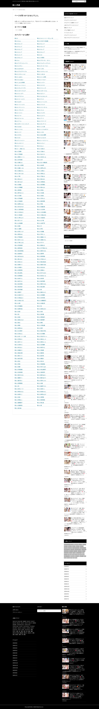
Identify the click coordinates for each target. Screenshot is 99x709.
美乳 (85, 556)
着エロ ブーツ (40, 118)
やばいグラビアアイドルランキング (71, 37)
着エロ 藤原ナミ (18, 377)
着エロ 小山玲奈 (41, 209)
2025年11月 (66, 589)
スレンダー (66, 551)
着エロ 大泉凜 (40, 192)
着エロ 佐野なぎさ (41, 168)
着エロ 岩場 (17, 226)
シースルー (84, 549)
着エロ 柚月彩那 (41, 281)
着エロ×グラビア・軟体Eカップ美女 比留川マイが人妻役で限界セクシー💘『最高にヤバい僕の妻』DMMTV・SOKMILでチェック (74, 399)
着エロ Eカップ (40, 43)
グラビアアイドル (76, 547)
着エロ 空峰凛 (40, 350)
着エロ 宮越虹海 (41, 206)
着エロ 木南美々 (18, 267)
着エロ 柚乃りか (18, 281)
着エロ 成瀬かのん (41, 239)
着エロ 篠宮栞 (40, 353)
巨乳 (83, 552)
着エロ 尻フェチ (18, 220)
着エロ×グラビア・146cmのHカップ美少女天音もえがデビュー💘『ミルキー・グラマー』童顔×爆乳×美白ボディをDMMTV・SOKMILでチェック (74, 482)
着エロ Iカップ (40, 49)
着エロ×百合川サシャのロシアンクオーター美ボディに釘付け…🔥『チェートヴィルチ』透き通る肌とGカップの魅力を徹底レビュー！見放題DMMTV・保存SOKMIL (75, 196)
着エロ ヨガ (17, 137)
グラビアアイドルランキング (70, 20)
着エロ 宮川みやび (19, 206)
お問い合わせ (15, 609)
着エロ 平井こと (41, 234)
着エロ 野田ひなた (19, 391)
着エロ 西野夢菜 (18, 383)
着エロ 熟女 (17, 322)
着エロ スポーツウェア (20, 90)
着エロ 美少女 (40, 361)
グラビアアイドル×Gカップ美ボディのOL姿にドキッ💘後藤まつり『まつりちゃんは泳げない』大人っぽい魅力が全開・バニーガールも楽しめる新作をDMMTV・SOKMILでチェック (74, 312)
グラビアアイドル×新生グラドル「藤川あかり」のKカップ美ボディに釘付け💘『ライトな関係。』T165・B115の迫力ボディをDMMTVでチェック (74, 340)
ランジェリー (79, 552)
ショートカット (78, 549)
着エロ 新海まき (41, 245)
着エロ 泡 (39, 306)
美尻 (71, 557)
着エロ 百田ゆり (18, 339)
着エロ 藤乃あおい (41, 375)
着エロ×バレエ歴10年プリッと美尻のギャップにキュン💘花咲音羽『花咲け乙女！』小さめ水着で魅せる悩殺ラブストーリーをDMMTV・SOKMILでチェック (74, 274)
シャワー (72, 549)
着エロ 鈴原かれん (41, 391)
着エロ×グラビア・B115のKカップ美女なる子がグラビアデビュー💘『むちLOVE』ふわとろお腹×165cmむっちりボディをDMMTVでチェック (74, 379)
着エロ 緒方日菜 (18, 358)
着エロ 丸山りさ (41, 154)
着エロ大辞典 (67, 55)
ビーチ (83, 551)
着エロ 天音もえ (41, 198)
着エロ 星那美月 (18, 253)
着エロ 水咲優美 (41, 295)
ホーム (15, 9)
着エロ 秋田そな (41, 347)
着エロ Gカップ (41, 46)
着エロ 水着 (17, 303)
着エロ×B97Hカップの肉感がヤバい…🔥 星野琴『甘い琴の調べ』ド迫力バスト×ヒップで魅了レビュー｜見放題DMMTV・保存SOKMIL (79, 219)
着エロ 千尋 (17, 176)
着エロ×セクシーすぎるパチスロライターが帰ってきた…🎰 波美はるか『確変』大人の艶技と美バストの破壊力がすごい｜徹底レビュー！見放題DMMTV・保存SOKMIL (75, 151)
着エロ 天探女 (40, 195)
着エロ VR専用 (40, 57)
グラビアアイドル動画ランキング (71, 22)
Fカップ (84, 544)
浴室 (73, 554)
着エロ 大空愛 (18, 195)
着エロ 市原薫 (40, 231)
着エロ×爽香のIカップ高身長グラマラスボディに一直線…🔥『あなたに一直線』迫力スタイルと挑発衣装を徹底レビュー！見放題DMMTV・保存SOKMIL (75, 67)
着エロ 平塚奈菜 (18, 237)
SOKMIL (65, 547)
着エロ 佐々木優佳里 (42, 162)
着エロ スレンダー (19, 93)
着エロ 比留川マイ (19, 295)
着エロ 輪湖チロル (41, 386)
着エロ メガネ (40, 132)
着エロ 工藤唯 (18, 228)
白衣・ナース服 (67, 556)
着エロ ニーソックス (42, 101)
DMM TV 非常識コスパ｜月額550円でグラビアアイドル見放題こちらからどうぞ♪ (74, 52)
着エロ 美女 (17, 361)
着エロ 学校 (40, 204)
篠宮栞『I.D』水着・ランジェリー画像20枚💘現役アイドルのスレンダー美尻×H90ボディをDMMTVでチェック (74, 447)
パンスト (75, 551)
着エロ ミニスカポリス (42, 129)
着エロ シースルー (41, 79)
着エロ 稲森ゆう (18, 350)
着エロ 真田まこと (41, 342)
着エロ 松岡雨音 (18, 275)
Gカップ (65, 546)
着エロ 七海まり (41, 148)
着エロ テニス (40, 99)
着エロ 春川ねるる (19, 256)
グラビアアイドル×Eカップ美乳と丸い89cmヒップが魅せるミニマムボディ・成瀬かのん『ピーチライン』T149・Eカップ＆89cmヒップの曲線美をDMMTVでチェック (74, 438)
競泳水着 (72, 556)
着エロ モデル (18, 135)
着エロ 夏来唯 (18, 190)
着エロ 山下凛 (40, 220)
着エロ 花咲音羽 (41, 372)
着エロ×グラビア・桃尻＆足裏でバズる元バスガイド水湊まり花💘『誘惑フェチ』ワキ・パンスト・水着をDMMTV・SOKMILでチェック (74, 389)
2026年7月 (66, 569)
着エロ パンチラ (41, 112)
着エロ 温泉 (17, 317)
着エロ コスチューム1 (42, 71)
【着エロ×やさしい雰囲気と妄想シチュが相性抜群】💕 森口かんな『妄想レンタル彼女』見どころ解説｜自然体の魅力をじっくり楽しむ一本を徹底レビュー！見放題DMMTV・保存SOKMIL (75, 178)
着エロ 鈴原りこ (18, 394)
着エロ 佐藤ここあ (19, 168)
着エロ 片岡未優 (41, 325)
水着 (68, 554)
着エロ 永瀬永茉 (41, 303)
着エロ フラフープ (41, 121)
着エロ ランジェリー (20, 140)
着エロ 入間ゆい (41, 170)
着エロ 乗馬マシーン (20, 157)
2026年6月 (66, 571)
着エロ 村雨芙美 (18, 270)
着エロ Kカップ (41, 52)
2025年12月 (66, 586)
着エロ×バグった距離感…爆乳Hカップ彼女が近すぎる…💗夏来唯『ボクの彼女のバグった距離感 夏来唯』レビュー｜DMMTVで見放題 (75, 92)
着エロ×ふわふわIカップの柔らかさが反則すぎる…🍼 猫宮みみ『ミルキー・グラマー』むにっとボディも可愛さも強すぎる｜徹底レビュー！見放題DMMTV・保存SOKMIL (75, 118)
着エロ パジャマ (41, 104)
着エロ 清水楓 (40, 314)
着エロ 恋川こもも (19, 239)
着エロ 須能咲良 (18, 405)
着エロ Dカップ (18, 43)
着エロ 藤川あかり (41, 377)
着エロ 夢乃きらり (19, 192)
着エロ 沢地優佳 (18, 306)
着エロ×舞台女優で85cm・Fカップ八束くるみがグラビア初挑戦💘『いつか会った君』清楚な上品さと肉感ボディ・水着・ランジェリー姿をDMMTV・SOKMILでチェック (74, 521)
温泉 (80, 554)
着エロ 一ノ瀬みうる (20, 148)
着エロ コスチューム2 (20, 74)
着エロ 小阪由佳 (41, 217)
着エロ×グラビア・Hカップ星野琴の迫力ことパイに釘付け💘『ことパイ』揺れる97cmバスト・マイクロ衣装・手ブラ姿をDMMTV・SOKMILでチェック (74, 502)
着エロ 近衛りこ (41, 388)
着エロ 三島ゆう (41, 151)
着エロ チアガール (19, 96)
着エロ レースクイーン (42, 140)
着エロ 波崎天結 (18, 308)
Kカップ (81, 546)
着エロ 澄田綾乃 (41, 317)
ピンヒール (66, 552)
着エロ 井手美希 (18, 159)
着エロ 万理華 (18, 151)
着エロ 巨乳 (40, 228)
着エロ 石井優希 (41, 344)
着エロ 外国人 (40, 190)
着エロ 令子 (40, 159)
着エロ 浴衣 (40, 311)
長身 (76, 557)
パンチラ (79, 551)
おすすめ (70, 547)
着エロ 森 (39, 289)
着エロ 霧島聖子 (18, 402)
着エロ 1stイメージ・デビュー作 (45, 38)
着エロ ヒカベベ (41, 115)
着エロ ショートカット (20, 85)
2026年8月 (66, 566)
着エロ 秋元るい (18, 347)
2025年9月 (66, 593)
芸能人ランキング (68, 27)
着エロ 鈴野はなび (41, 394)
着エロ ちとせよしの (42, 96)
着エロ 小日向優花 (41, 212)
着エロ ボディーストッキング (22, 123)
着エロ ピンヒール (19, 118)
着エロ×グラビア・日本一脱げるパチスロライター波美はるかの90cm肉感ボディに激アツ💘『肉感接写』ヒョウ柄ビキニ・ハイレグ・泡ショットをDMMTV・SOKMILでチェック (74, 492)
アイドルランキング (68, 32)
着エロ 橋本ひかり (41, 292)
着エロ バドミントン (20, 107)
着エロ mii (39, 54)
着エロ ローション (19, 146)
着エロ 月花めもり (41, 259)
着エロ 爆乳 (40, 322)
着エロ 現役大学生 (41, 330)
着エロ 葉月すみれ (19, 375)
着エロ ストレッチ (41, 88)
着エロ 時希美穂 (41, 256)
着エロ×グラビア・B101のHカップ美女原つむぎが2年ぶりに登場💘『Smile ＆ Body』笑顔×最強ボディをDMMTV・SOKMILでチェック (74, 408)
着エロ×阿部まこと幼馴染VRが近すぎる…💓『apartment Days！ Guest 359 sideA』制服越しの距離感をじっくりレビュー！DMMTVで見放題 (75, 187)
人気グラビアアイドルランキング (71, 25)
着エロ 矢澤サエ (18, 344)
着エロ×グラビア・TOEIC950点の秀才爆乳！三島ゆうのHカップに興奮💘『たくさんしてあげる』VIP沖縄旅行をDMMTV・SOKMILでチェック (74, 464)
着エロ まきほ (18, 126)
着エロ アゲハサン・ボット (43, 60)
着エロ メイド (18, 132)
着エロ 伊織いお (18, 162)
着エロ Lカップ (18, 54)
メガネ (74, 552)
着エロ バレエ (40, 110)
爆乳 (83, 554)
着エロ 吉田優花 (41, 184)
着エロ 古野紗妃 (41, 181)
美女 (65, 557)
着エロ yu (17, 60)
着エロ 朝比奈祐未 (41, 261)
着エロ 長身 (17, 397)
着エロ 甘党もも (18, 333)
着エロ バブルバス (19, 110)
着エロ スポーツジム (42, 90)
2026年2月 (66, 581)
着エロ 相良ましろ (41, 339)
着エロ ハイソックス (20, 104)
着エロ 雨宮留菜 (41, 399)
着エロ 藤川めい (18, 380)
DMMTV (76, 544)
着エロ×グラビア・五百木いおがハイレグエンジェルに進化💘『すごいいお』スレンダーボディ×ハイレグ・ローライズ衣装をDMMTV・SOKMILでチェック (74, 369)
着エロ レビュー (41, 143)
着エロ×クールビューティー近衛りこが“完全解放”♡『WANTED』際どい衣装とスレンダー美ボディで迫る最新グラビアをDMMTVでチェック (74, 253)
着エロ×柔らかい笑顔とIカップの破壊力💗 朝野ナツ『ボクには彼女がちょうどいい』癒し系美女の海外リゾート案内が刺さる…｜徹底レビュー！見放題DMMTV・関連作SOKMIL (75, 110)
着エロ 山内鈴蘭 (18, 223)
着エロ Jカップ (18, 52)
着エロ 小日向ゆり (19, 212)
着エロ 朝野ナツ (18, 264)
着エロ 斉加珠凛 (18, 245)
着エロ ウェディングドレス (43, 63)
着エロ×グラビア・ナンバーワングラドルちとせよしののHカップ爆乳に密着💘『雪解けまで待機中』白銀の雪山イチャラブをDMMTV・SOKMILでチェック (74, 350)
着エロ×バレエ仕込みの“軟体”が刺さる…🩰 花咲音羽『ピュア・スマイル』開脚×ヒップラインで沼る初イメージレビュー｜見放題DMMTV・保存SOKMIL (75, 168)
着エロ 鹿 (39, 405)
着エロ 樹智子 (18, 292)
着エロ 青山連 (40, 402)
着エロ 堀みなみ (41, 187)
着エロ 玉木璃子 (18, 330)
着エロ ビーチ (18, 115)
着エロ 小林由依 (18, 215)
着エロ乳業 (16, 5)
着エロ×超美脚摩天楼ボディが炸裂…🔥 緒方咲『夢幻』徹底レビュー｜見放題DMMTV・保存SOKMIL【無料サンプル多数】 (79, 212)
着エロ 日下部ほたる (42, 248)
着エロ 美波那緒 (41, 364)
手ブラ (65, 554)
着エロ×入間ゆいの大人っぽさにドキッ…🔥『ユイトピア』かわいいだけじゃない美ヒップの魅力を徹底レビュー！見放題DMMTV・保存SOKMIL (75, 76)
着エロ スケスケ (41, 85)
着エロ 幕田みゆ (18, 234)
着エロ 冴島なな (41, 173)
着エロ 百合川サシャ (42, 336)
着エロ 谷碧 (40, 383)
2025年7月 (66, 598)
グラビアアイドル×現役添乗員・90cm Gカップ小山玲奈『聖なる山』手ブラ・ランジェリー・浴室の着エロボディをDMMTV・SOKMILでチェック (74, 531)
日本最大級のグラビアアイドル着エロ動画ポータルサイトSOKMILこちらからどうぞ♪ (74, 48)
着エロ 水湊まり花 (19, 300)
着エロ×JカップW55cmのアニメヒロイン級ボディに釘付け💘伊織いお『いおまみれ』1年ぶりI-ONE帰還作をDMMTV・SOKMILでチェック (74, 284)
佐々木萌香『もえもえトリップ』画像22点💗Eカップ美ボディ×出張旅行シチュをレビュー (78, 302)
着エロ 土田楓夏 (18, 187)
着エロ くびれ (40, 68)
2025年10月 (66, 591)
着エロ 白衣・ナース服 (20, 336)
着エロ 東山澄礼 (18, 273)
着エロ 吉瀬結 (18, 184)
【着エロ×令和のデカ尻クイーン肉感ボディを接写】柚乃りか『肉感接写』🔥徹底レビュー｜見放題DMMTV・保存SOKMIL (79, 204)
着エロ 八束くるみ (19, 173)
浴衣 (76, 554)
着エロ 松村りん (18, 278)
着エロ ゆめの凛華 (41, 135)
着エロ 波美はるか (41, 308)
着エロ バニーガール (42, 107)
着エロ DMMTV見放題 (42, 41)
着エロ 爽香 (17, 325)
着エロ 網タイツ (18, 355)
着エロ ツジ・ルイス (20, 99)
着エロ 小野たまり (19, 217)
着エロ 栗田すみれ (41, 284)
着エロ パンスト (18, 112)
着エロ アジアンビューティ (21, 63)
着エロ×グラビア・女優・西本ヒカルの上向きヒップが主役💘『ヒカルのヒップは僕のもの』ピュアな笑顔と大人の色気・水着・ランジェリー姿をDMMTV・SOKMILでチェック (74, 512)
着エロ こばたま (41, 74)
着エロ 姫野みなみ (19, 204)
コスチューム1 (83, 547)
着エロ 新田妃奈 (18, 248)
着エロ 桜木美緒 (18, 289)
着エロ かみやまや (19, 68)
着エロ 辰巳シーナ (19, 388)
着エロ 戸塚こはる (19, 242)
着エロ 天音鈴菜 (18, 201)
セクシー (71, 551)
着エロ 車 (17, 386)
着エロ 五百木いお (41, 157)
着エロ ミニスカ (18, 129)
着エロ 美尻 (17, 364)
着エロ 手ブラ (40, 242)
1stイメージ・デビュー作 (69, 544)
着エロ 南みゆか (41, 179)
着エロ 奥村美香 (41, 201)
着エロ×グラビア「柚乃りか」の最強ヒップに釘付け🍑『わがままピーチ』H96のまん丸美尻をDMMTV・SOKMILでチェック (74, 331)
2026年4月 (66, 576)
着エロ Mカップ (18, 57)
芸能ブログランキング (69, 17)
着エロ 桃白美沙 (18, 286)
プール (70, 552)
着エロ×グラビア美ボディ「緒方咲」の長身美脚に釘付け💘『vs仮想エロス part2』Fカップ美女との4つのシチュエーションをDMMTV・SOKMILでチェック (74, 322)
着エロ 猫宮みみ (18, 328)
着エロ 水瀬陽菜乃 (41, 300)
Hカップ (69, 546)
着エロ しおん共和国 (20, 82)
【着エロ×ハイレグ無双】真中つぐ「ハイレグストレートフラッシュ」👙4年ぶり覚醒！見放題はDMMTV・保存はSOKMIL (79, 127)
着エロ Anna (18, 41)
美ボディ (81, 556)
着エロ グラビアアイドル (21, 71)
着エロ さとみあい (19, 79)
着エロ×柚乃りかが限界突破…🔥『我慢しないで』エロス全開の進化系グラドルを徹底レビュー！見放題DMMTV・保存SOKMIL (79, 143)
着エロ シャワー (41, 82)
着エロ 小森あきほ (41, 215)
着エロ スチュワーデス (20, 88)
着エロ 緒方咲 (40, 355)
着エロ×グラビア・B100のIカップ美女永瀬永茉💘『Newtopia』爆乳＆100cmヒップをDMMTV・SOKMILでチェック (74, 455)
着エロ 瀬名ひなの (19, 319)
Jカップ (77, 546)
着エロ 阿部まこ (18, 399)
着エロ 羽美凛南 (18, 369)
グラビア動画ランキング (69, 30)
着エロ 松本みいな (41, 275)
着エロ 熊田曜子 (41, 319)
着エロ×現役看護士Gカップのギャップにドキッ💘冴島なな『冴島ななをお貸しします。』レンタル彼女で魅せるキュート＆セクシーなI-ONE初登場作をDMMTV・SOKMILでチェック (74, 264)
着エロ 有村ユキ (18, 261)
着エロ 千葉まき (41, 176)
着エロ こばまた (18, 77)
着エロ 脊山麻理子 (41, 369)
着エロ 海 (17, 314)
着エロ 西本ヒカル (41, 380)
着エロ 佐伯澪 (40, 165)
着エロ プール (18, 121)
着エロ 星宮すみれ (41, 250)
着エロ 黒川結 (18, 408)
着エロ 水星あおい (19, 297)
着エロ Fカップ (18, 46)
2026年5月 (66, 574)
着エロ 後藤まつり (41, 237)
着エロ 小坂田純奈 (19, 209)
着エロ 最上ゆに (18, 259)
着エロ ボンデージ (41, 123)
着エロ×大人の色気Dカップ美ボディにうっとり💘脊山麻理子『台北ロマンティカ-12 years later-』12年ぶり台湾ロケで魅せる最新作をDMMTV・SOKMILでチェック (74, 294)
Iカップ (74, 546)
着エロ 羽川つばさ (41, 366)
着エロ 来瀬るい (41, 270)
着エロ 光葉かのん (19, 170)
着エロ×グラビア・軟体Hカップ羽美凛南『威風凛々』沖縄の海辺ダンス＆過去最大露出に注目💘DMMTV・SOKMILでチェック (74, 473)
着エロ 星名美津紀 (19, 250)
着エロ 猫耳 (40, 328)
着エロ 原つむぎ (18, 181)
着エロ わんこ (40, 146)
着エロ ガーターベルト (42, 66)
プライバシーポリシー (17, 612)
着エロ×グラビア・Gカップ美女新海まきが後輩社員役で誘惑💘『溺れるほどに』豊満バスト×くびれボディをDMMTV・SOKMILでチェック (74, 418)
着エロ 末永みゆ (41, 267)
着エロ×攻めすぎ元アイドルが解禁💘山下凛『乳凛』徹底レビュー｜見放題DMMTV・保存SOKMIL (79, 84)
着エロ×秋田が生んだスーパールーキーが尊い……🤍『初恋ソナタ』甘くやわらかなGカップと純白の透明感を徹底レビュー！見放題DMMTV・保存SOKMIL (75, 227)
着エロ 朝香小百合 (41, 264)
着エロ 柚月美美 (18, 284)
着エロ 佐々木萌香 (19, 165)
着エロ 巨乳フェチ (19, 231)
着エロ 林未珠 (40, 278)
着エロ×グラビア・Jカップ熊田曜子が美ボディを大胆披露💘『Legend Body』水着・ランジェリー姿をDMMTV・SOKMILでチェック (74, 428)
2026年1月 (66, 584)
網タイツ (77, 556)
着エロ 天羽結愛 (18, 198)
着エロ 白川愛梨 (41, 333)
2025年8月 (66, 596)
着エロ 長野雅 (40, 397)
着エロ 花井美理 (18, 372)
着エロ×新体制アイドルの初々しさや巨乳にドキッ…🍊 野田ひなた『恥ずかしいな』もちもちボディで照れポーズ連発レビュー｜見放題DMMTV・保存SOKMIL (75, 101)
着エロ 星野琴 (40, 253)
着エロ (16, 38)
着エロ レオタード (19, 143)
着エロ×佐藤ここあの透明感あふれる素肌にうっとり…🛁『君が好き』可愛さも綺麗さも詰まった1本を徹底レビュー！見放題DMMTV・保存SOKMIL (75, 159)
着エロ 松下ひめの (41, 273)
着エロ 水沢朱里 (41, 297)
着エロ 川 (39, 226)
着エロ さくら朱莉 (41, 77)
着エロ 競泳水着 (18, 353)
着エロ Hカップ (18, 49)
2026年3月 (66, 579)
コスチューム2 (67, 549)
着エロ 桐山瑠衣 (41, 286)
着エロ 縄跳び (40, 358)
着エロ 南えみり (18, 179)
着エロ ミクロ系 (41, 126)
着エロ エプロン (18, 66)
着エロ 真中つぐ (18, 342)
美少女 (68, 557)
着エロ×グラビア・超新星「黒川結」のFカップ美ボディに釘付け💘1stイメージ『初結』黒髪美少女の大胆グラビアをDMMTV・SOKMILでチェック (74, 360)
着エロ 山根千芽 (41, 223)
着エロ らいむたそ (41, 137)
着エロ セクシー (41, 93)
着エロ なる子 (18, 101)
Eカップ (80, 544)
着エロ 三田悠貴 (18, 154)
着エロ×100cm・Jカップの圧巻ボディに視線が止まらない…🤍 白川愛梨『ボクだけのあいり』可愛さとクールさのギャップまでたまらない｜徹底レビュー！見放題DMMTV (75, 134)
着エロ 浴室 (17, 311)
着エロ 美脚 (17, 366)
